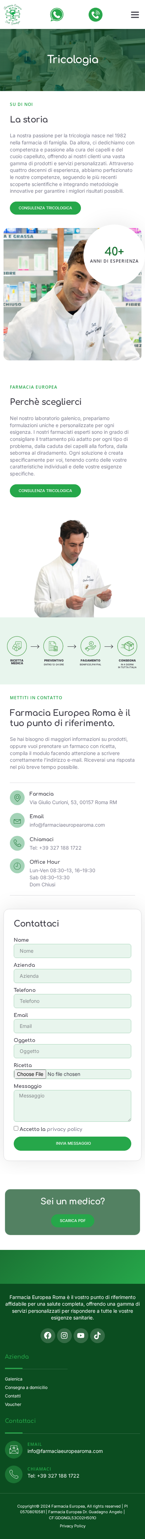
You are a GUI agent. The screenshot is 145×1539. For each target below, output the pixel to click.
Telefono (25, 990)
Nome (21, 940)
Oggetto (24, 1040)
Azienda (24, 965)
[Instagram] (64, 1335)
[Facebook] (47, 1335)
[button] (135, 14)
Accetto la (51, 1129)
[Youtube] (81, 1335)
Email (21, 1015)
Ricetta (23, 1065)
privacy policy (64, 1129)
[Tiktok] (97, 1335)
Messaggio (28, 1086)
